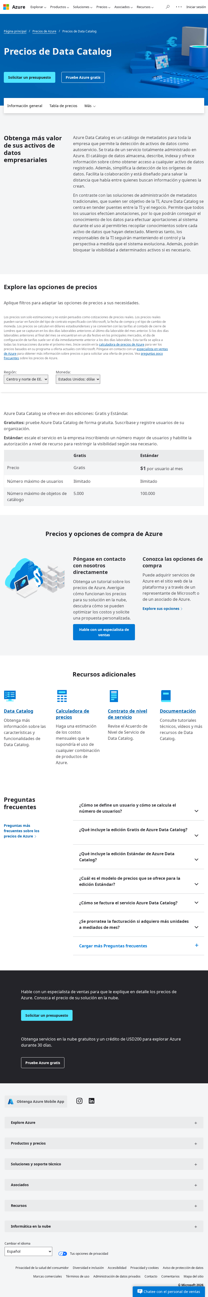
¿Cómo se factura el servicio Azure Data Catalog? (128, 903)
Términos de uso (77, 1276)
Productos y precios (28, 1143)
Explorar (36, 7)
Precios (101, 7)
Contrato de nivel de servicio (127, 714)
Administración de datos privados (117, 1276)
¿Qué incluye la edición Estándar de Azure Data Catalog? (127, 857)
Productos (58, 7)
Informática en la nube (31, 1226)
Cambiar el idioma (17, 1243)
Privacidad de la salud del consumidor (42, 1268)
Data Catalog (18, 711)
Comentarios (170, 1276)
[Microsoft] (6, 7)
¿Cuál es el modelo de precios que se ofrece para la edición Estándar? (129, 881)
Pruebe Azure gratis (83, 77)
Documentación (178, 711)
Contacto (151, 1276)
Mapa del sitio (193, 1276)
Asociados (122, 7)
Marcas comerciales (47, 1276)
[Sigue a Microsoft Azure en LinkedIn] (92, 1101)
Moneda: (63, 372)
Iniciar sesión (196, 7)
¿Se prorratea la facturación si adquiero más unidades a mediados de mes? (134, 924)
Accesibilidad (117, 1268)
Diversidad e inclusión (88, 1268)
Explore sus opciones (161, 608)
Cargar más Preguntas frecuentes (113, 946)
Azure (18, 7)
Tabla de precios (63, 105)
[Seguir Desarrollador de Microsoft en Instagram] (79, 1101)
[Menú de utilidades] (178, 7)
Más (88, 105)
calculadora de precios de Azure (121, 344)
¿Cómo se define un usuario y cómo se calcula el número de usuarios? (127, 808)
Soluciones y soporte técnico (36, 1164)
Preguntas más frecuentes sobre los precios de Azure (21, 831)
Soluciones (81, 7)
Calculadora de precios (72, 714)
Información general (24, 105)
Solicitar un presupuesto (29, 77)
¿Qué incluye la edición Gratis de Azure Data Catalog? (133, 829)
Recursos (143, 7)
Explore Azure (23, 1122)
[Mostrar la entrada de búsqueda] (167, 6)
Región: (10, 372)
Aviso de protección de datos (183, 1268)
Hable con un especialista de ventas (104, 632)
